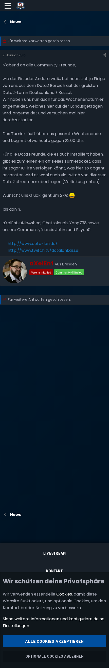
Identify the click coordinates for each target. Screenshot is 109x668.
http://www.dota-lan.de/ (33, 243)
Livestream (54, 553)
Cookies (64, 594)
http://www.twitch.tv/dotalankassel (43, 250)
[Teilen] (104, 55)
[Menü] (8, 6)
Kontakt (54, 571)
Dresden (69, 264)
